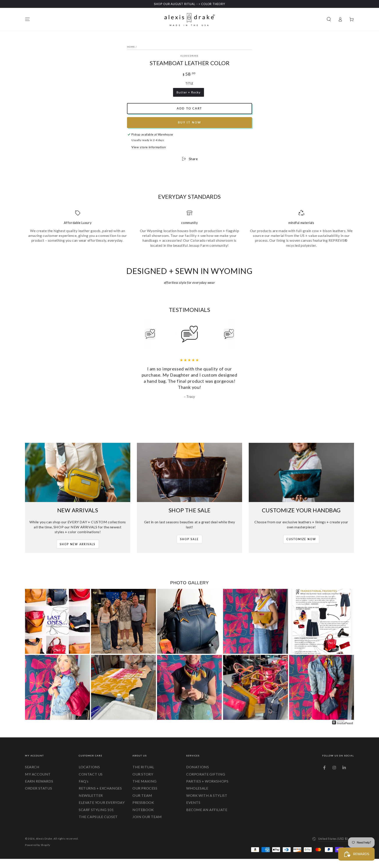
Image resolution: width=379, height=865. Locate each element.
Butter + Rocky (188, 93)
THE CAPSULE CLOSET (98, 810)
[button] (328, 19)
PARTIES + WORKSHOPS (207, 775)
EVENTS (193, 796)
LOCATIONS (89, 761)
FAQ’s (84, 775)
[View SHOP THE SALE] (189, 466)
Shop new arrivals (78, 538)
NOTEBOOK (143, 803)
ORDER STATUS (38, 782)
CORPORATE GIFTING (205, 768)
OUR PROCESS (144, 782)
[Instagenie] (342, 718)
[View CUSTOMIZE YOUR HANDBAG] (301, 466)
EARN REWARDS (39, 775)
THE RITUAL (143, 761)
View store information (148, 147)
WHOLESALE (197, 782)
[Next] (238, 334)
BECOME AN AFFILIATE (206, 803)
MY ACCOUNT (38, 768)
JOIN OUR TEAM (147, 810)
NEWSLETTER (91, 789)
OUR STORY (142, 768)
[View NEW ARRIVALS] (77, 466)
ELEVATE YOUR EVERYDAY (102, 796)
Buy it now (189, 122)
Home (131, 46)
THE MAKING (144, 775)
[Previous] (140, 334)
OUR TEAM (142, 789)
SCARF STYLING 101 (96, 803)
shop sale (189, 533)
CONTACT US (91, 768)
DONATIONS (197, 761)
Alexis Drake (189, 55)
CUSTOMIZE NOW (301, 533)
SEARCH (32, 761)
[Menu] (27, 19)
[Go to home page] (189, 19)
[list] (189, 229)
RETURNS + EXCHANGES (100, 782)
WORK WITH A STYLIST (206, 789)
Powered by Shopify (37, 838)
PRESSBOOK (143, 796)
